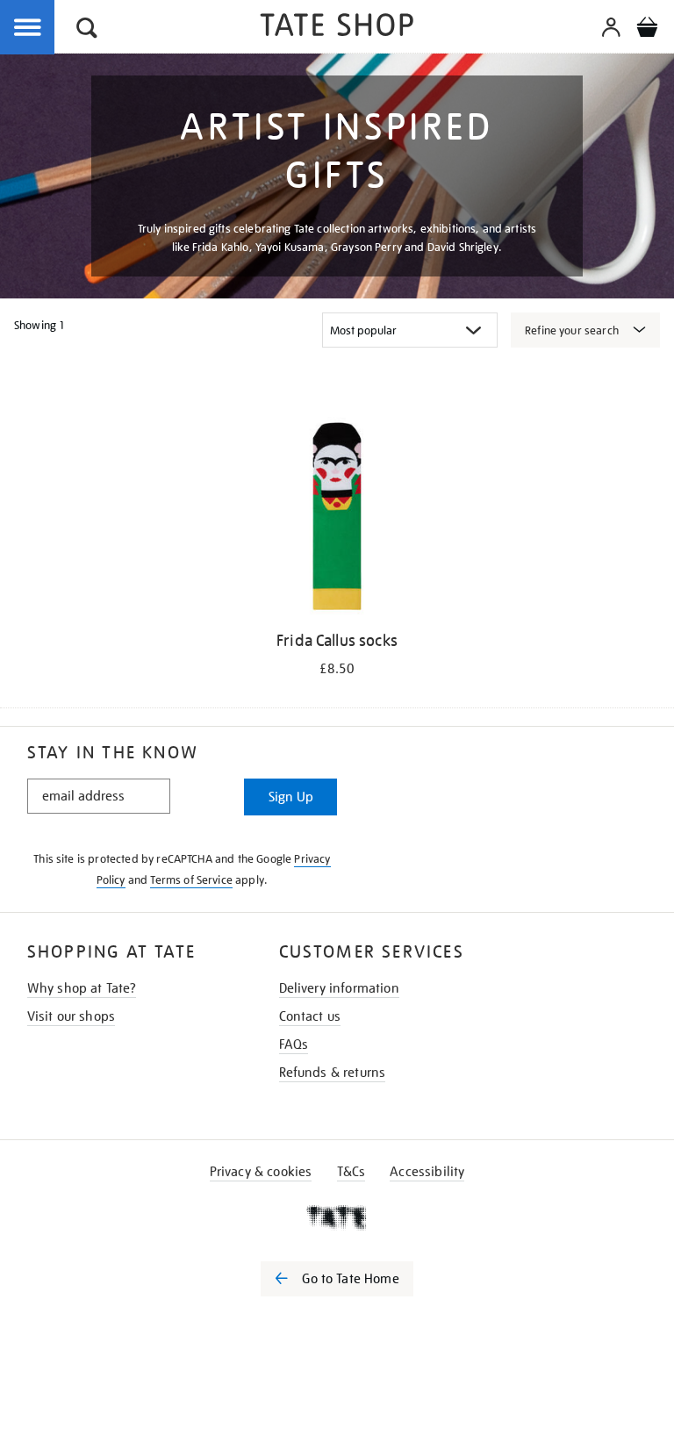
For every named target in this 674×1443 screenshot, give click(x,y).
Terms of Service (191, 879)
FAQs (294, 1044)
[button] (86, 30)
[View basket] (647, 30)
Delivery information (339, 988)
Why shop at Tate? (82, 988)
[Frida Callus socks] (337, 519)
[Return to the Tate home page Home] (337, 27)
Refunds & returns (332, 1072)
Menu (28, 28)
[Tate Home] (337, 1217)
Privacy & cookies (261, 1172)
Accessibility (427, 1172)
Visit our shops (71, 1016)
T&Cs (351, 1172)
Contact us (310, 1016)
